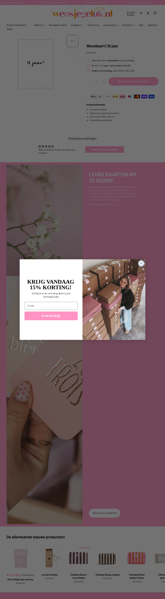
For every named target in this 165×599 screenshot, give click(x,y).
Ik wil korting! (51, 316)
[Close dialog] (141, 263)
